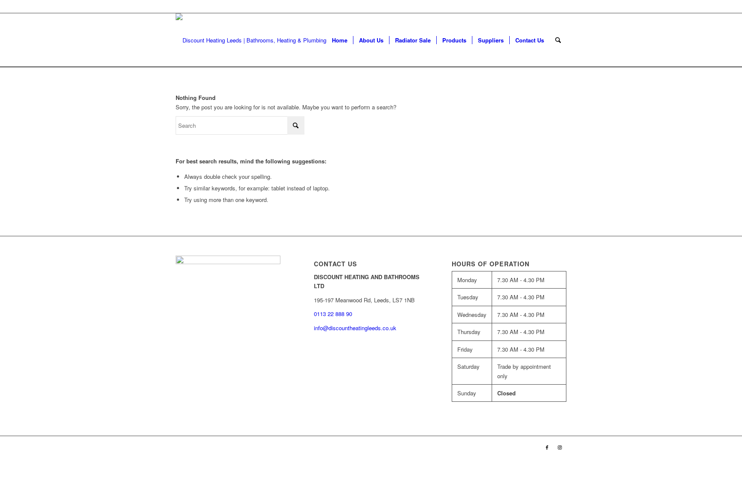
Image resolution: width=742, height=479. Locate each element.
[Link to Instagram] (559, 446)
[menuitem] (339, 40)
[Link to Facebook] (547, 446)
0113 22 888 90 (547, 6)
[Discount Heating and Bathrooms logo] (256, 40)
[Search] (558, 40)
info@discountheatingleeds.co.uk (356, 328)
